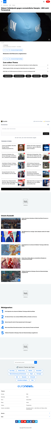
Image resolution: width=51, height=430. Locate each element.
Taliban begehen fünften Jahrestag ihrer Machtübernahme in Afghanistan (19, 68)
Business (3, 396)
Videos (2, 405)
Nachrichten (5, 5)
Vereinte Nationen (19, 76)
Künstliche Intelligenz (22, 380)
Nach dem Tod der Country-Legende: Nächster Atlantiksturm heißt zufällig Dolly (20, 65)
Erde (27, 396)
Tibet (32, 380)
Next (2, 399)
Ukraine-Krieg (21, 370)
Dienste (2, 413)
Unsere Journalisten (5, 408)
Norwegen (39, 373)
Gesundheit (38, 370)
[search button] (35, 362)
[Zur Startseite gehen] (4, 1)
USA (17, 377)
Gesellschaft (36, 76)
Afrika (28, 76)
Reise (2, 402)
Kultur (27, 402)
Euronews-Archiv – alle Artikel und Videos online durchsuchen (36, 408)
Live (48, 1)
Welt (10, 5)
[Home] (1, 5)
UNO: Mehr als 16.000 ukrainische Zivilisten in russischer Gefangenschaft (19, 71)
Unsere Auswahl (7, 216)
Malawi (13, 5)
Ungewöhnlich (8, 76)
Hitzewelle (24, 377)
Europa (2, 394)
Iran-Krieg (12, 370)
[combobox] (25, 362)
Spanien (30, 370)
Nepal (31, 373)
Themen (3, 391)
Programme (28, 405)
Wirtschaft (32, 377)
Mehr (2, 416)
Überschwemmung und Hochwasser (18, 373)
